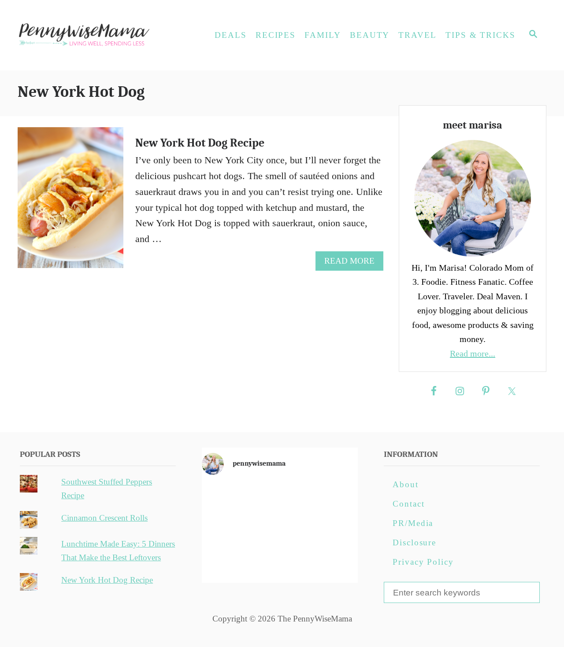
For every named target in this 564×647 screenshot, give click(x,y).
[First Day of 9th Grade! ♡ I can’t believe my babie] (227, 499)
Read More (353, 263)
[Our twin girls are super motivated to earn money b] (333, 561)
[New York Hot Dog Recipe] (71, 202)
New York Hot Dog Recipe (199, 143)
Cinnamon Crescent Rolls (104, 517)
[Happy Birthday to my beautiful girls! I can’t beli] (333, 530)
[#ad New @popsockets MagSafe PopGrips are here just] (280, 530)
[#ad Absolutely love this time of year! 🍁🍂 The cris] (280, 561)
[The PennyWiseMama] (97, 35)
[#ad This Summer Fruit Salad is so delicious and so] (333, 499)
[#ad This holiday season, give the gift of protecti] (227, 530)
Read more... (472, 353)
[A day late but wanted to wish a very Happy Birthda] (227, 561)
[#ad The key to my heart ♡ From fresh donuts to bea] (280, 499)
